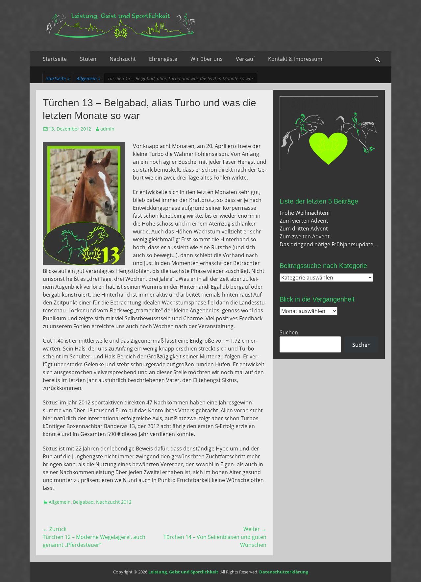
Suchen (289, 332)
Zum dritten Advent (304, 228)
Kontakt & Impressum (295, 58)
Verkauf (245, 58)
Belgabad (83, 502)
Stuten (88, 58)
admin (107, 129)
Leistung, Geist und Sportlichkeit (183, 572)
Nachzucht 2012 (114, 502)
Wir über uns (206, 58)
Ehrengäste (163, 58)
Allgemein (89, 78)
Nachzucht (123, 58)
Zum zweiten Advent (305, 236)
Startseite (55, 58)
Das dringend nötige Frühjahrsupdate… (329, 244)
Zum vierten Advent (304, 220)
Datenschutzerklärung (283, 572)
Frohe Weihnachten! (305, 212)
